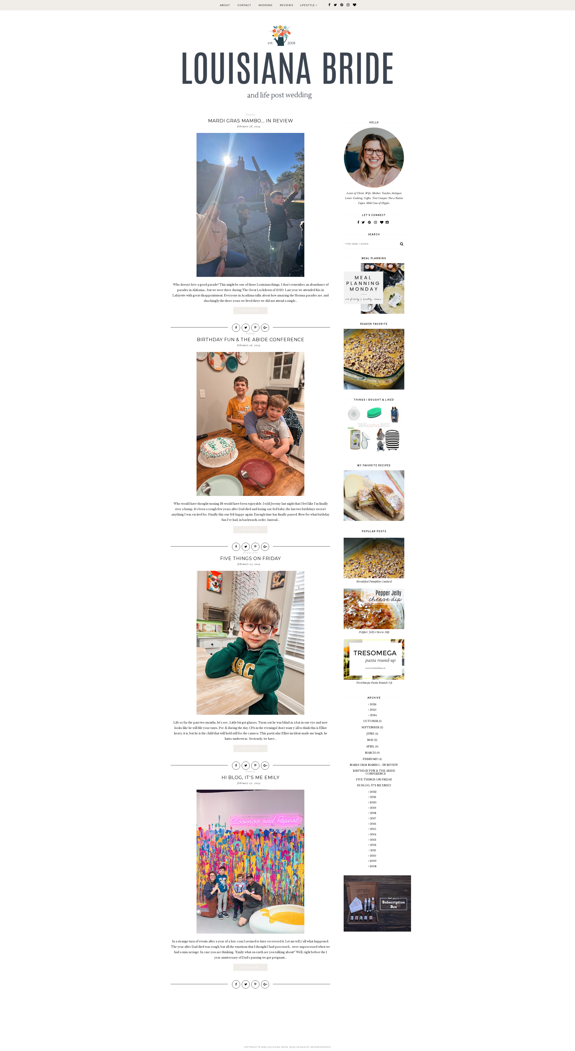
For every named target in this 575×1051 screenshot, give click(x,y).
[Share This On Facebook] (236, 328)
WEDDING (265, 5)
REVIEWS (286, 5)
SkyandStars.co (320, 1047)
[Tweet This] (246, 328)
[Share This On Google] (265, 328)
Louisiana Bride (277, 1047)
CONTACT (244, 5)
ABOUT (225, 5)
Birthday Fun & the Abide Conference (250, 339)
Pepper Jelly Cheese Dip (374, 632)
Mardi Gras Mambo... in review (250, 120)
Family (250, 114)
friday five (250, 552)
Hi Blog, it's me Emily (250, 777)
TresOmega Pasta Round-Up (374, 682)
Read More (250, 310)
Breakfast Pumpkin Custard (374, 581)
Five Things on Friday (250, 558)
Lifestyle (308, 5)
